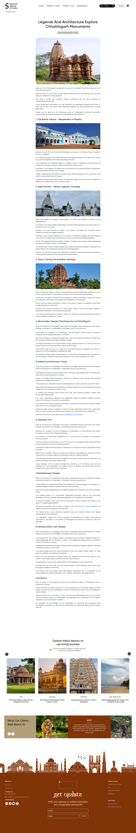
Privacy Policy (112, 803)
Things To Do (68, 6)
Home (41, 6)
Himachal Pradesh (114, 790)
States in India (53, 6)
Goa (109, 787)
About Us (8, 785)
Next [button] (129, 653)
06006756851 (11, 794)
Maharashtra (85, 697)
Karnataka (21, 697)
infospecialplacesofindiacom (18, 797)
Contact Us (9, 788)
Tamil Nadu (52, 697)
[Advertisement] (68, 621)
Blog (79, 697)
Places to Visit (117, 697)
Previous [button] (6, 654)
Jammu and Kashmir (114, 784)
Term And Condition (114, 806)
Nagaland (111, 793)
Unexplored (81, 6)
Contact (120, 6)
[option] (21, 680)
